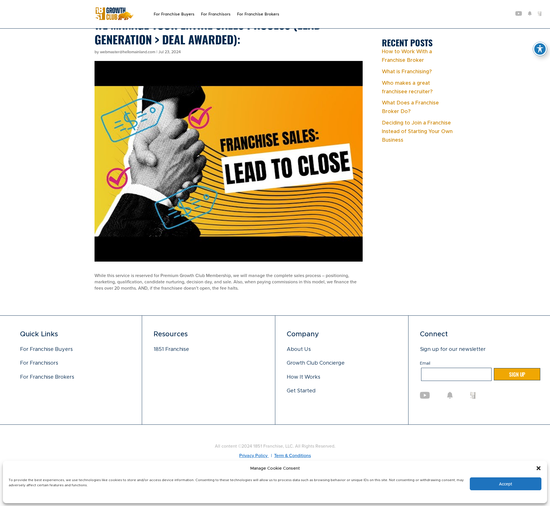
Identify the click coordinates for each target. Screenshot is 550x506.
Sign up (517, 374)
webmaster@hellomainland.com (127, 52)
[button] (538, 468)
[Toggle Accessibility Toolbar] (540, 49)
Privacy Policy (254, 455)
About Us (299, 349)
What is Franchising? (407, 71)
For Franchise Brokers (258, 14)
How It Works (303, 377)
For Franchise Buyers (174, 14)
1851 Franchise (171, 349)
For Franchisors (216, 14)
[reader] (114, 18)
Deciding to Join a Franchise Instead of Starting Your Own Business (417, 131)
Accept (505, 484)
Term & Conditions (292, 455)
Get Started (301, 391)
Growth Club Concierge (316, 363)
